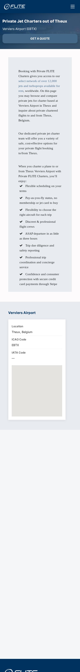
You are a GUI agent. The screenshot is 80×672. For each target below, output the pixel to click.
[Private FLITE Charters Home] (14, 6)
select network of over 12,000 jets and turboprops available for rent (39, 85)
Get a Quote (40, 38)
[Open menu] (72, 6)
